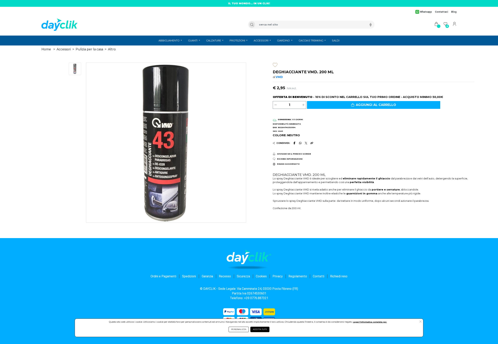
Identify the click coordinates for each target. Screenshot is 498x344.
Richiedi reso (338, 276)
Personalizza (238, 329)
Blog (454, 11)
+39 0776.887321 (256, 298)
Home (46, 49)
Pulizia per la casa (89, 49)
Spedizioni (189, 276)
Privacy (278, 276)
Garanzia (207, 276)
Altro (112, 49)
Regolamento (297, 276)
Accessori (64, 49)
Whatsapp (426, 11)
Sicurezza (243, 276)
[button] (373, 105)
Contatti (318, 276)
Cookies (261, 276)
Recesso (225, 276)
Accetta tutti (260, 329)
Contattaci (441, 11)
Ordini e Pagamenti (163, 276)
